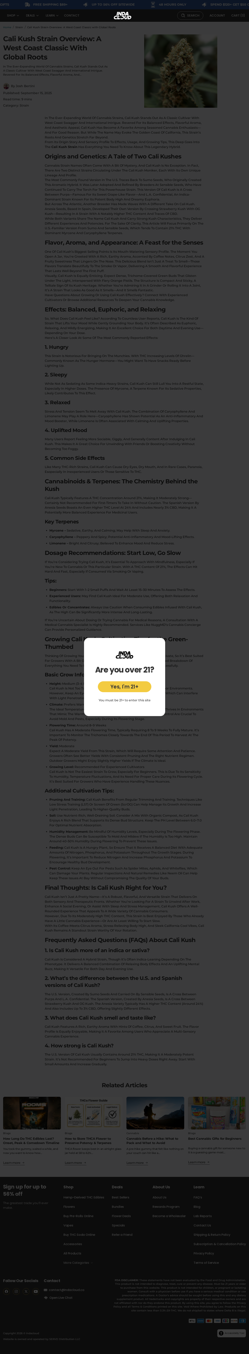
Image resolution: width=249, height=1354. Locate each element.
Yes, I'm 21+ (124, 686)
